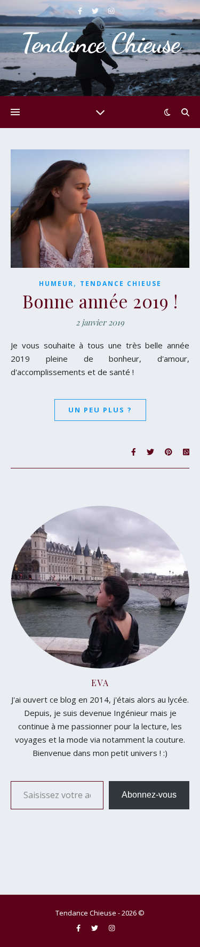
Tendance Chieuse (121, 283)
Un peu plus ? (100, 410)
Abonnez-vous (149, 794)
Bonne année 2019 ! (100, 301)
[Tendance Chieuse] (100, 48)
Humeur (56, 283)
